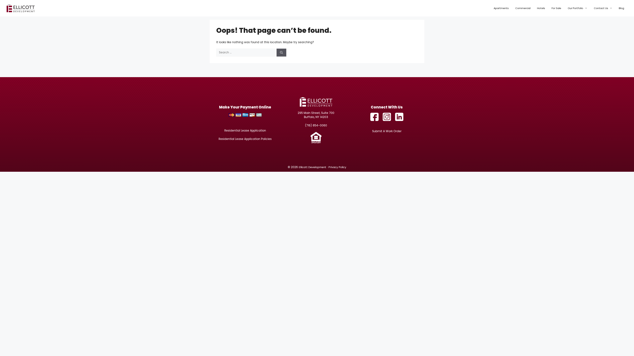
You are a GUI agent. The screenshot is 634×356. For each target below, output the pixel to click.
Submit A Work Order (387, 131)
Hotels (541, 8)
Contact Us (601, 8)
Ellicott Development (312, 167)
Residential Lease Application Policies (245, 139)
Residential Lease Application (245, 131)
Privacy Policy (337, 167)
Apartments (501, 8)
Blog (621, 8)
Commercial (522, 8)
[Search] (281, 53)
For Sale (556, 8)
